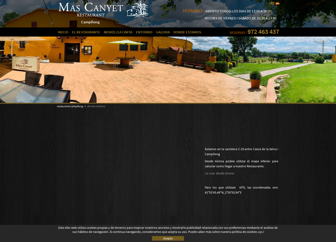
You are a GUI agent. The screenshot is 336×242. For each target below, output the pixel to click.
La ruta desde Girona (219, 173)
